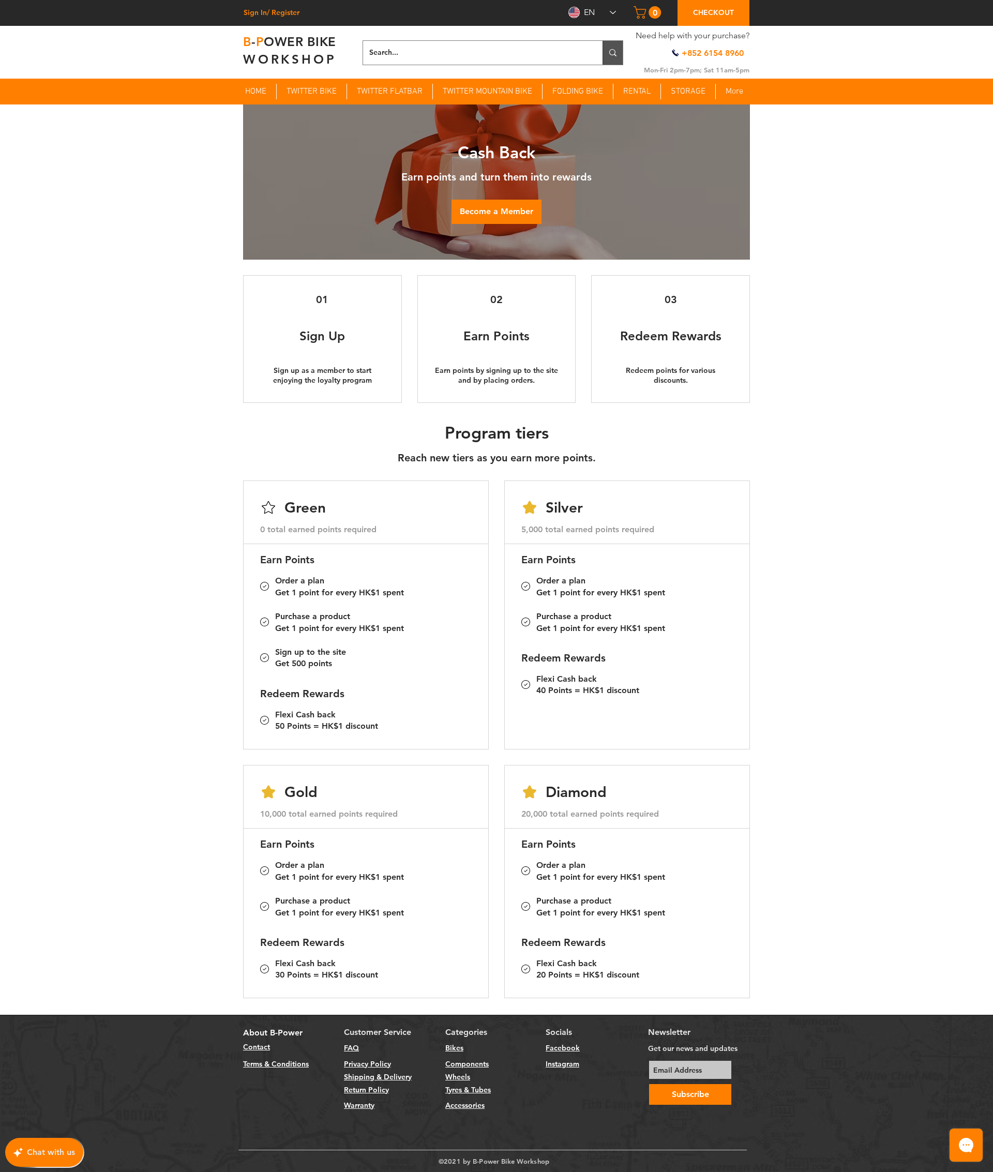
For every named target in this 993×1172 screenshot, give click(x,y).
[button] (649, 12)
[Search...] (613, 53)
